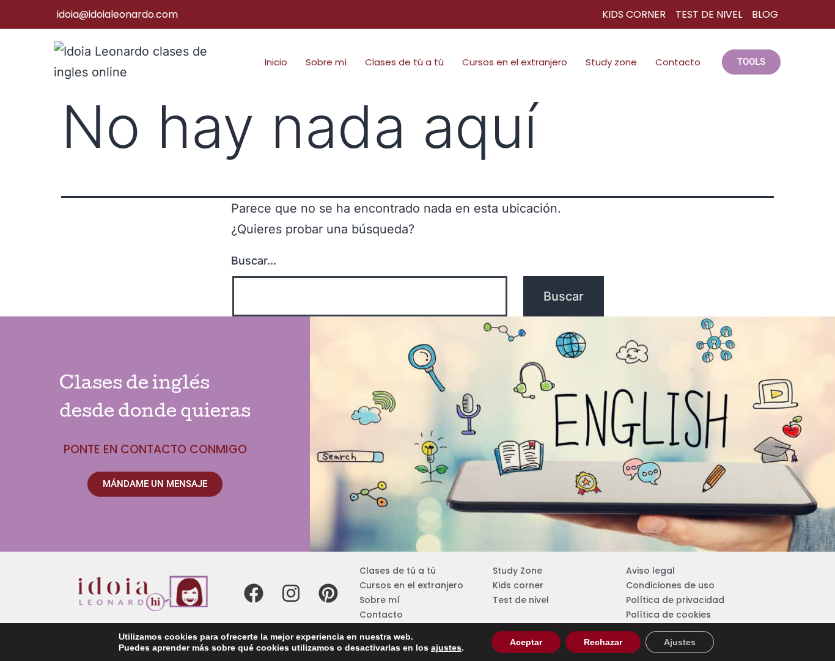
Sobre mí (326, 62)
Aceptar (526, 642)
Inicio (276, 62)
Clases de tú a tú (404, 62)
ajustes (446, 647)
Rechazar (603, 642)
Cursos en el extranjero (514, 62)
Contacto (678, 62)
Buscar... (253, 260)
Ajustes (680, 642)
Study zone (611, 62)
